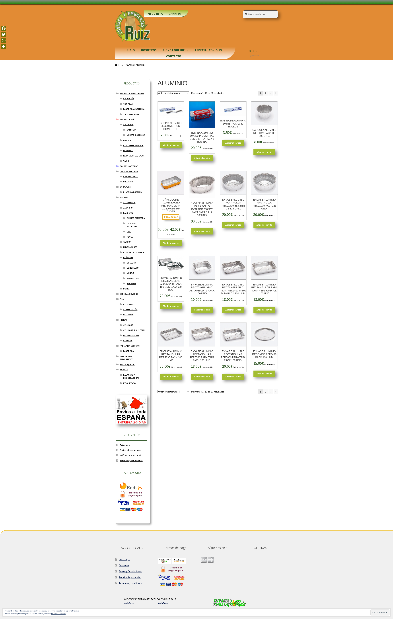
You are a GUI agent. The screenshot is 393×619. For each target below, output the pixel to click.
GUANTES (127, 340)
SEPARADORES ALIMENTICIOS (126, 358)
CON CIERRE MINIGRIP (133, 145)
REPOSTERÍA (133, 278)
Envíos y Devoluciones (130, 450)
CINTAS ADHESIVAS (129, 171)
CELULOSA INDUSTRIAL (134, 330)
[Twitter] (4, 34)
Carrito (175, 13)
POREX (126, 288)
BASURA (127, 140)
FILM (122, 299)
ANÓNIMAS (128, 124)
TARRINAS (131, 283)
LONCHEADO (133, 267)
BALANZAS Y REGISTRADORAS (131, 376)
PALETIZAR (128, 314)
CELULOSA (128, 325)
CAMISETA (131, 129)
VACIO (126, 161)
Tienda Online (174, 50)
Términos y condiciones (131, 460)
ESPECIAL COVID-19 (208, 50)
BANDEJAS (128, 212)
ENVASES (130, 65)
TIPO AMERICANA (131, 114)
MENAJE (130, 273)
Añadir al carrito (171, 145)
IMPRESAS (128, 150)
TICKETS (124, 369)
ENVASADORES (130, 247)
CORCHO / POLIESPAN (132, 225)
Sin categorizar (127, 364)
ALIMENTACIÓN (130, 309)
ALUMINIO (128, 207)
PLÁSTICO (128, 257)
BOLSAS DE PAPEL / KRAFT (132, 93)
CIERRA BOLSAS (130, 176)
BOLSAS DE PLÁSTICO (130, 119)
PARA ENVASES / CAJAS (134, 155)
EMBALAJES (125, 187)
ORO (129, 231)
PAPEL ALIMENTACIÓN (130, 345)
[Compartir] (4, 47)
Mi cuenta (155, 13)
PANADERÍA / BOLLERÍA (133, 109)
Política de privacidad (130, 455)
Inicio (130, 50)
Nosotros (149, 50)
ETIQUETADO (129, 383)
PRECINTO (128, 181)
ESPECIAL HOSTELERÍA (133, 252)
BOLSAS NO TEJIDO (129, 166)
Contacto (173, 56)
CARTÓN (127, 241)
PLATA (130, 236)
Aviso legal (125, 445)
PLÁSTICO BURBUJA (132, 192)
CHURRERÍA (128, 98)
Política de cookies (58, 613)
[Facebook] (4, 28)
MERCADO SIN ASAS (136, 135)
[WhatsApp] (4, 40)
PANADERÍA (128, 351)
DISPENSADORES (131, 335)
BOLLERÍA (131, 262)
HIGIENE (123, 319)
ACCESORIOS (129, 202)
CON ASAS (128, 103)
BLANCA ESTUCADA (136, 218)
